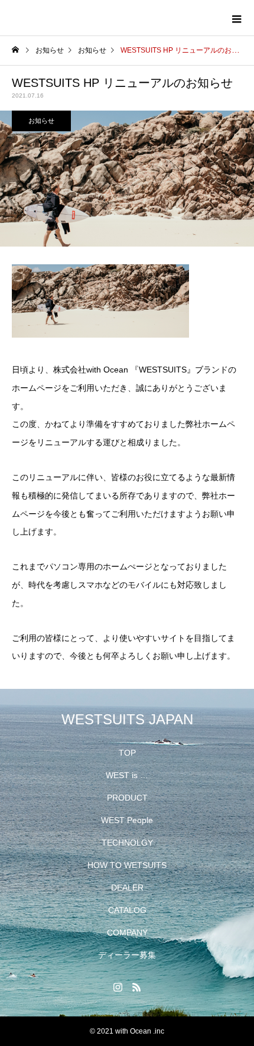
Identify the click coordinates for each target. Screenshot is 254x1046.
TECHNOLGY (127, 842)
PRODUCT (127, 797)
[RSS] (136, 987)
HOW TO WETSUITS (127, 865)
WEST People (127, 820)
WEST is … (127, 775)
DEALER (127, 887)
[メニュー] (236, 17)
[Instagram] (117, 987)
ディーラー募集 (127, 955)
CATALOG (127, 910)
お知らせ (41, 120)
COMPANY (127, 932)
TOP (127, 752)
